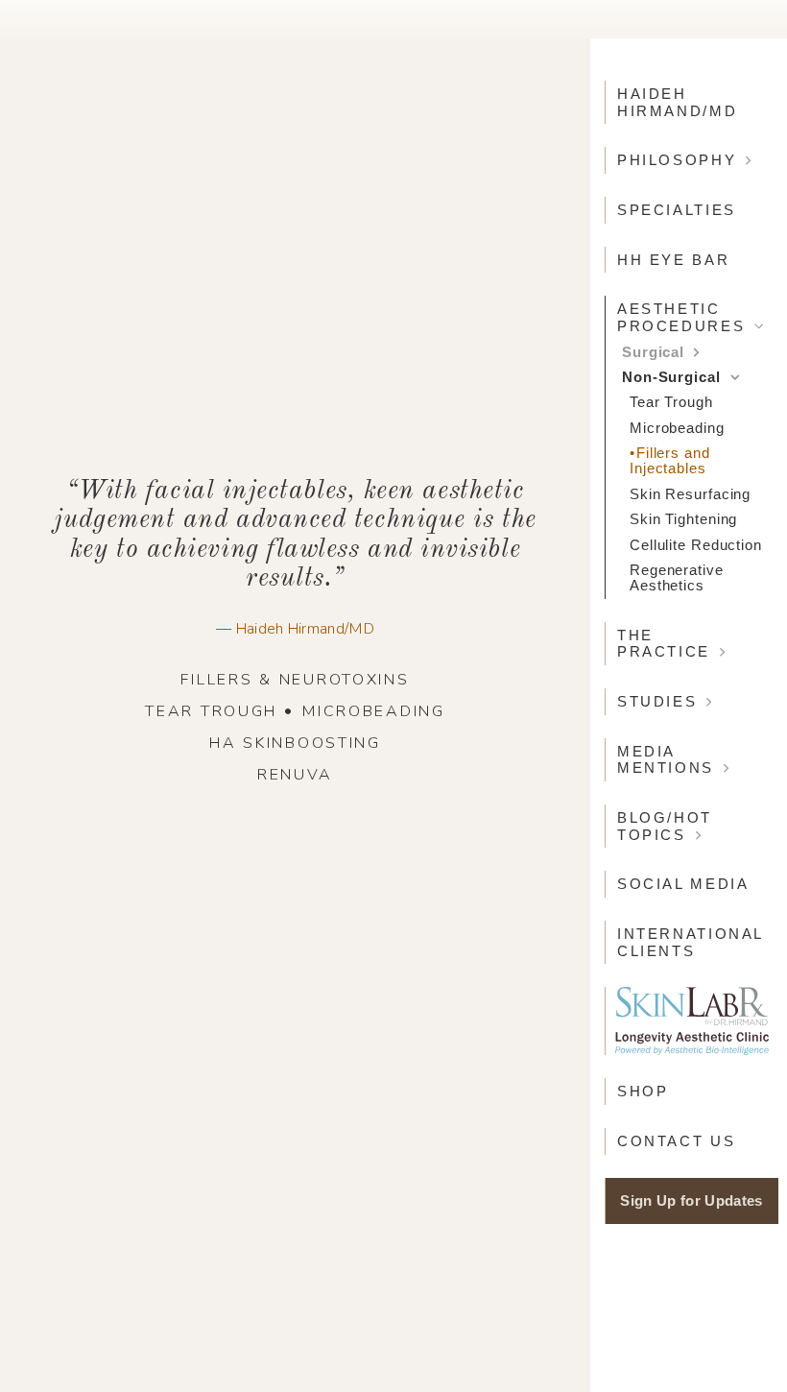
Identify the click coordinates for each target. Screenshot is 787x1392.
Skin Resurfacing (690, 494)
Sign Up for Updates (691, 1200)
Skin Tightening (683, 519)
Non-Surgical (671, 377)
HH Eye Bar (673, 260)
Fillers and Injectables (670, 460)
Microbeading (373, 711)
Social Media (683, 884)
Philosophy (676, 160)
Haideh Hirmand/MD (677, 102)
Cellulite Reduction (696, 545)
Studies (657, 701)
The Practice (663, 643)
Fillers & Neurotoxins (294, 679)
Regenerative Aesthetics (677, 578)
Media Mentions (665, 760)
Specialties (676, 210)
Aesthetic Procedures (681, 317)
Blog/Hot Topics (664, 826)
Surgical (653, 352)
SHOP (642, 1091)
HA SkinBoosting (295, 743)
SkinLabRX (692, 1021)
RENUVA (295, 774)
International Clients (690, 942)
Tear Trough (211, 711)
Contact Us (676, 1141)
